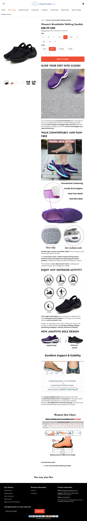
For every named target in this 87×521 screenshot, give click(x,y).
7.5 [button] (60, 37)
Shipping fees (45, 31)
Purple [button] (70, 49)
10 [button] (49, 42)
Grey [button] (44, 49)
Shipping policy (8, 493)
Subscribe (39, 511)
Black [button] (52, 49)
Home (43, 20)
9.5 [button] (44, 42)
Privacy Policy (8, 490)
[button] (4, 3)
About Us (33, 490)
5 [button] (43, 37)
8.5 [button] (71, 37)
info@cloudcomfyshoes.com (70, 490)
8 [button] (65, 37)
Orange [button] (61, 49)
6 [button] (48, 37)
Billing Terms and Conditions (12, 502)
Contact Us (34, 493)
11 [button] (55, 42)
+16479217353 (66, 497)
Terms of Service (9, 496)
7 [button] (53, 37)
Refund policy (8, 499)
